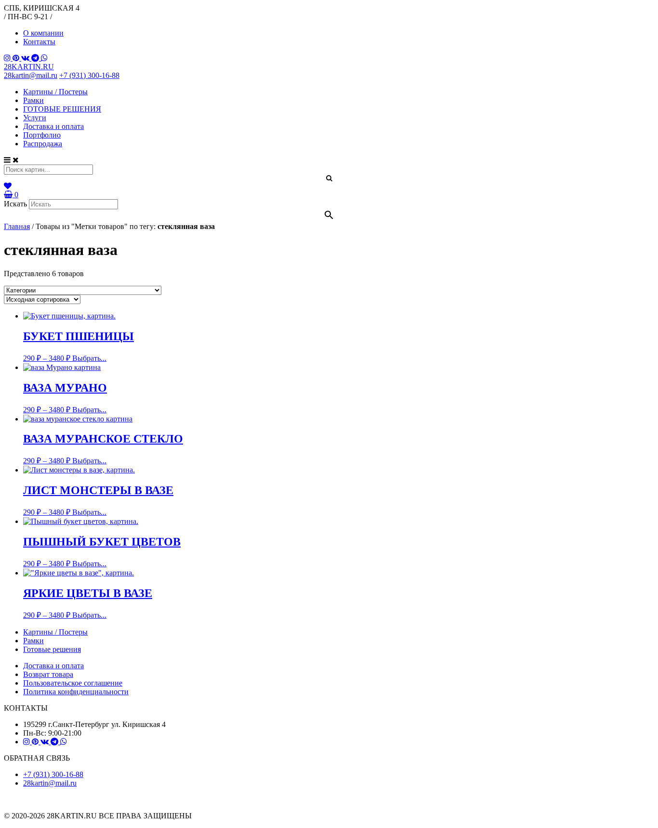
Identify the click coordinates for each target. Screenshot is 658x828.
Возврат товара (48, 674)
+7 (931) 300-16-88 (89, 75)
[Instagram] (8, 58)
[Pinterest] (17, 58)
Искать (15, 204)
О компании (43, 33)
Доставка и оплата (53, 126)
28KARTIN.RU (29, 67)
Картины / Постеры (55, 92)
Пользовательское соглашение (72, 683)
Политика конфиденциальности (76, 692)
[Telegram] (36, 58)
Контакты (39, 42)
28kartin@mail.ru (30, 75)
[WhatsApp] (44, 58)
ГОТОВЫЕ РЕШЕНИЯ (62, 109)
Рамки (33, 100)
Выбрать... (89, 358)
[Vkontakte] (26, 58)
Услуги (34, 118)
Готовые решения (52, 649)
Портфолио (42, 135)
